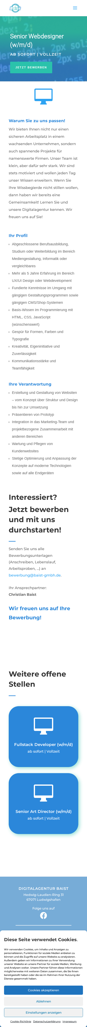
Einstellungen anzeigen (44, 1012)
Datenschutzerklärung (46, 1021)
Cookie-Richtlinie (20, 1021)
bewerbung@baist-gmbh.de (35, 575)
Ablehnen (43, 1001)
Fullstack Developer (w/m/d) (43, 744)
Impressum (70, 1021)
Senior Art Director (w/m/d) (44, 811)
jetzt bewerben (31, 67)
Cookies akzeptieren (43, 990)
